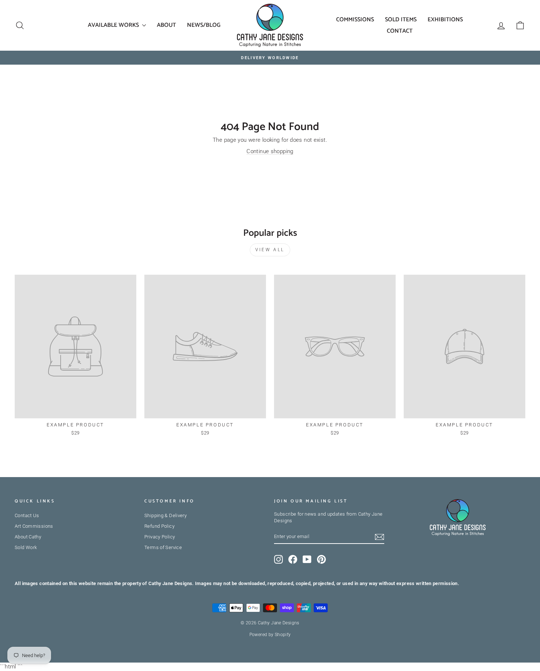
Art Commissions (34, 526)
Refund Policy (159, 526)
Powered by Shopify (270, 634)
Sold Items (401, 20)
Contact (400, 31)
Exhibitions (445, 20)
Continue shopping (269, 151)
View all (270, 249)
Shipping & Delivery (165, 515)
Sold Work (26, 547)
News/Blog (203, 25)
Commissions (355, 20)
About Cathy (28, 537)
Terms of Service (163, 547)
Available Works (114, 25)
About (166, 25)
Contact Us (27, 515)
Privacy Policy (159, 537)
